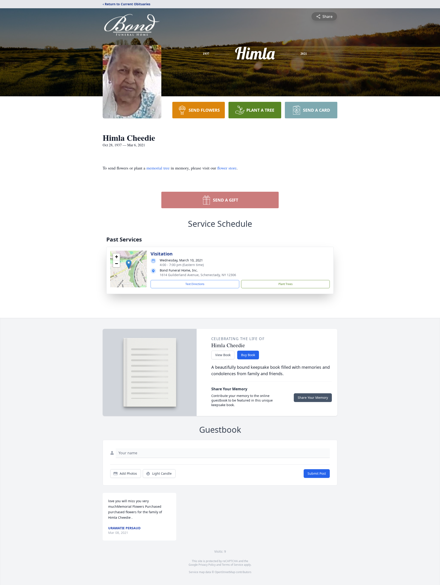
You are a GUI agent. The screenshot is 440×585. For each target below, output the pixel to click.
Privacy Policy (207, 565)
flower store (226, 168)
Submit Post (317, 473)
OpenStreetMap (225, 572)
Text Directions (194, 284)
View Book (223, 355)
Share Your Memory (313, 397)
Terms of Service (232, 565)
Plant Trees (285, 284)
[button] (129, 264)
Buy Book (248, 355)
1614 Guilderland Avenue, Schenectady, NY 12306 (198, 275)
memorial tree (158, 168)
